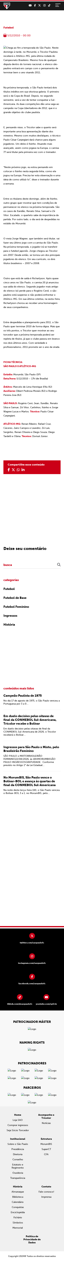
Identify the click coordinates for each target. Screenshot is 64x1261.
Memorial (17, 1227)
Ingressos (10, 616)
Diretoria (17, 1154)
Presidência (17, 1149)
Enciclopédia (18, 1212)
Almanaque (18, 1191)
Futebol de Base (14, 598)
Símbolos (18, 1222)
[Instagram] (44, 5)
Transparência (17, 1178)
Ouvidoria (17, 1172)
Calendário (18, 1202)
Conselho (17, 1159)
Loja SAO (18, 1120)
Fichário (17, 1217)
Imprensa (46, 1196)
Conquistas (18, 1207)
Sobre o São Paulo (18, 1144)
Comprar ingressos (18, 1125)
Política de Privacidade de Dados (32, 1239)
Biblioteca (17, 1196)
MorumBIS (46, 1144)
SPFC (6, 6)
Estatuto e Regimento (18, 1166)
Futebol (8, 27)
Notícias (46, 1123)
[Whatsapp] (18, 470)
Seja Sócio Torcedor (18, 1130)
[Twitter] (39, 5)
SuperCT (46, 1149)
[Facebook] (35, 5)
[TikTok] (49, 5)
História (9, 624)
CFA (46, 1154)
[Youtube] (30, 5)
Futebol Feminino (16, 607)
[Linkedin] (23, 470)
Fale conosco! (46, 1191)
